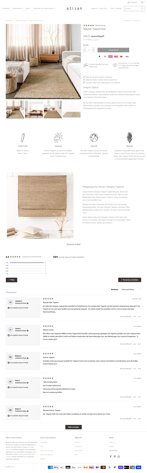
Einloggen (133, 2)
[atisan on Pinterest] (115, 456)
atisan (13, 467)
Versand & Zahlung (46, 450)
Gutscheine (43, 442)
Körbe (29, 447)
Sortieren (115, 289)
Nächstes (136, 20)
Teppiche (8, 449)
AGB (76, 455)
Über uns (112, 442)
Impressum (78, 446)
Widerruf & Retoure (46, 455)
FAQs (42, 446)
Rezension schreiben (132, 280)
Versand (131, 63)
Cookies (42, 459)
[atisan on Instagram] (118, 456)
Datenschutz (79, 450)
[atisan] (74, 8)
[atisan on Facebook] (111, 456)
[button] (6, 8)
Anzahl (85, 45)
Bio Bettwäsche (23, 454)
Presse (111, 446)
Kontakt (77, 442)
